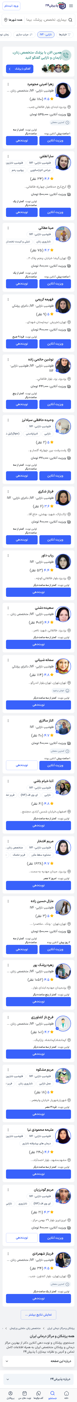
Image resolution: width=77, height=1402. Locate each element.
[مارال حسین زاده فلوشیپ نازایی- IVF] (63, 907)
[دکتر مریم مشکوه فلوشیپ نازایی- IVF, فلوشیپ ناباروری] (63, 1076)
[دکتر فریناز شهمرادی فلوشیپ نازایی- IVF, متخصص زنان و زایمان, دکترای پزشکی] (63, 1260)
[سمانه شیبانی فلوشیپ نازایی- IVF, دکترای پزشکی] (63, 666)
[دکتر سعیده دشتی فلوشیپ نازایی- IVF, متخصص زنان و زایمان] (63, 614)
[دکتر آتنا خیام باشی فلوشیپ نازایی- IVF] (63, 787)
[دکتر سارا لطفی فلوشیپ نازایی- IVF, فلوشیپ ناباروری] (63, 162)
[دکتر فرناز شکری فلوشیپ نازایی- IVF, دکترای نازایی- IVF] (63, 498)
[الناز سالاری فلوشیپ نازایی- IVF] (63, 727)
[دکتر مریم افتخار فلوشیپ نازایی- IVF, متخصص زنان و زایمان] (63, 847)
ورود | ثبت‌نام (11, 6)
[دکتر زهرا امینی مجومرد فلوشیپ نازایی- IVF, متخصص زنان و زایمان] (63, 90)
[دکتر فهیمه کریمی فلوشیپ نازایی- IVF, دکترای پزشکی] (63, 306)
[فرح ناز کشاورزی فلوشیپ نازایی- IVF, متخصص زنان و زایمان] (63, 1023)
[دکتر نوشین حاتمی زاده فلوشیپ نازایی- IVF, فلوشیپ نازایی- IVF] (63, 366)
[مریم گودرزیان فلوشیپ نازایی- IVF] (63, 1196)
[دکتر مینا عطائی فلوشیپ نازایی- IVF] (63, 234)
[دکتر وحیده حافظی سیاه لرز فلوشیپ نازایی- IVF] (63, 426)
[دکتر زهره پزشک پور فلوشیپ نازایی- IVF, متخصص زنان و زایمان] (63, 971)
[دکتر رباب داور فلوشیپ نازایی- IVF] (63, 562)
